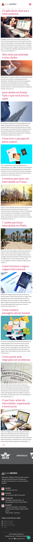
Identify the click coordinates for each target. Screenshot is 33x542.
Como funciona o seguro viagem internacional (15, 268)
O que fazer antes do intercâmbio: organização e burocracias (16, 403)
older (3, 445)
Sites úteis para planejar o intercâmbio (15, 56)
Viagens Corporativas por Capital (11, 518)
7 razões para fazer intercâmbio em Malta (14, 224)
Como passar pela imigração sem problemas (16, 358)
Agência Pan (22, 538)
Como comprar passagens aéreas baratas (16, 311)
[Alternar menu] (30, 4)
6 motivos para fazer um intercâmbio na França (15, 180)
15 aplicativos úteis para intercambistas (15, 12)
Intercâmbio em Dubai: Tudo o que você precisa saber (15, 95)
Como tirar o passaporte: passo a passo (16, 140)
